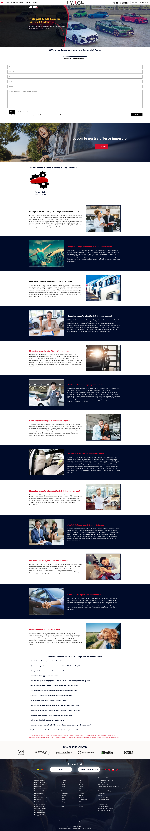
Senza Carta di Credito (41, 802)
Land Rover (82, 793)
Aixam (63, 806)
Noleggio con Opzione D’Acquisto (108, 786)
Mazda (35, 7)
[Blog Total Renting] (117, 770)
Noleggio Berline (39, 812)
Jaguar (63, 782)
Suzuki (63, 789)
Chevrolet (64, 793)
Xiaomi (63, 799)
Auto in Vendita (39, 810)
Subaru (63, 786)
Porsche (81, 784)
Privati (28, 2)
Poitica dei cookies (86, 828)
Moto (7, 2)
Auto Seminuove (103, 804)
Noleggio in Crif (39, 786)
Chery (63, 802)
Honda (63, 780)
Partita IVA (14, 2)
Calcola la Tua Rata (40, 808)
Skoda (81, 786)
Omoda (63, 804)
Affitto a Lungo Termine (105, 780)
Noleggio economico (40, 784)
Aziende (21, 2)
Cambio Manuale (103, 797)
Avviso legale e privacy (74, 828)
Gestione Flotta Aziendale (42, 789)
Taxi (99, 802)
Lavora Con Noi (39, 791)
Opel (80, 782)
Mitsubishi (82, 795)
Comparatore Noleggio (105, 791)
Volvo (80, 789)
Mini (80, 780)
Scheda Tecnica (103, 784)
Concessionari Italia (104, 778)
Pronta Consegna (39, 806)
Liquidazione (38, 799)
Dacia (63, 778)
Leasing (36, 795)
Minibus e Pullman (104, 799)
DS (80, 791)
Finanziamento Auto (40, 797)
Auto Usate (101, 793)
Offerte (34, 2)
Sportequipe (83, 799)
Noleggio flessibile (40, 782)
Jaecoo (81, 806)
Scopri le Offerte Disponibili (75, 59)
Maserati (64, 795)
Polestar (81, 797)
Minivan (100, 795)
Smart (63, 784)
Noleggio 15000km (40, 815)
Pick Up (100, 789)
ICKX (80, 804)
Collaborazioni (63, 828)
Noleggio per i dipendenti (106, 808)
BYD (80, 802)
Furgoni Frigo (102, 782)
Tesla (63, 791)
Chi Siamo (37, 778)
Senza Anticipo (39, 780)
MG (62, 797)
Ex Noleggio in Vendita (105, 810)
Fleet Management (40, 804)
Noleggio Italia (38, 793)
